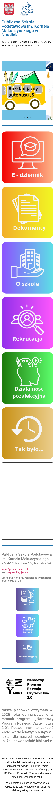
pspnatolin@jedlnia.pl (19, 572)
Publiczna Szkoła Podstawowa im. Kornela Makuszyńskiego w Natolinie (25, 28)
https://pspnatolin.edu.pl (15, 569)
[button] (5, 90)
